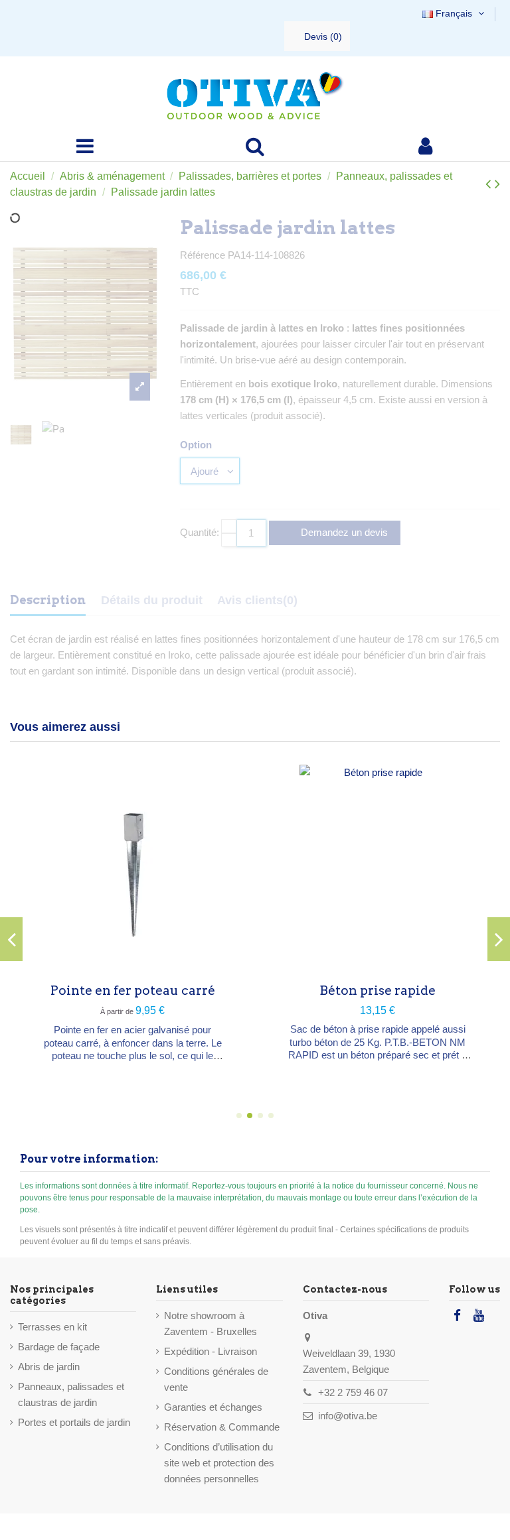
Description (48, 600)
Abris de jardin (49, 1366)
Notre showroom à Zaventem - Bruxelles (210, 1323)
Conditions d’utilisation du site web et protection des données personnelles (219, 1462)
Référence (202, 255)
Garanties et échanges (213, 1407)
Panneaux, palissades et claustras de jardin (71, 1394)
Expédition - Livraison (210, 1351)
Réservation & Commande (222, 1427)
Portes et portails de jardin (74, 1422)
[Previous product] (490, 184)
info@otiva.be (347, 1415)
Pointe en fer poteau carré (132, 990)
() (323, 36)
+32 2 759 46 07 (353, 1392)
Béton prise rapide (377, 990)
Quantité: (199, 532)
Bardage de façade (59, 1346)
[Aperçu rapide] (133, 962)
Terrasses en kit (52, 1326)
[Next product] (497, 184)
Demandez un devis (343, 532)
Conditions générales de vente (216, 1379)
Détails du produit (152, 600)
